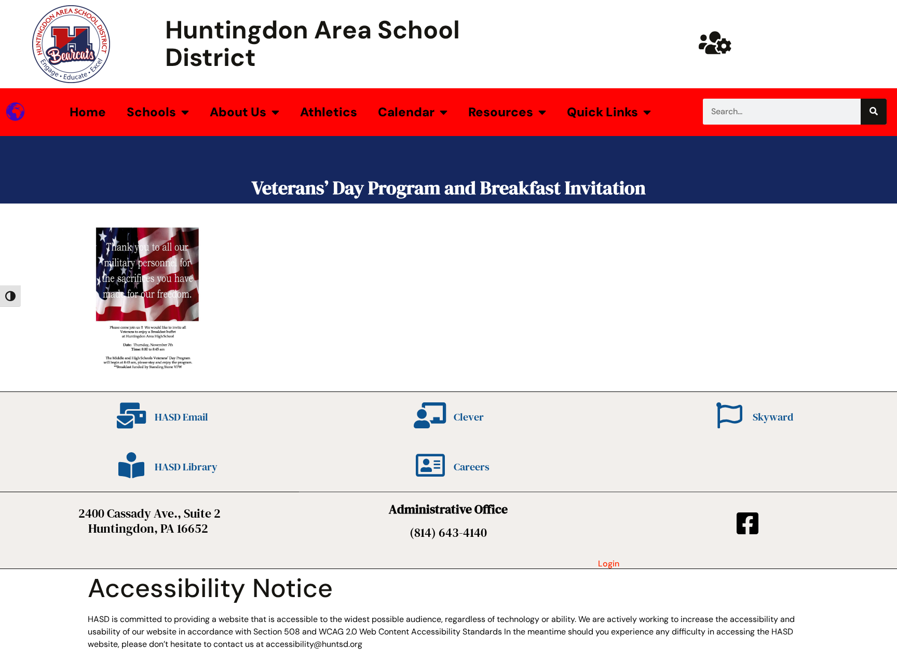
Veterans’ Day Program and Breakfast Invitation (449, 187)
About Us (238, 112)
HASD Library (186, 466)
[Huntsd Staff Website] (715, 43)
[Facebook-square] (747, 523)
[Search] (874, 112)
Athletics (328, 112)
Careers (472, 466)
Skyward (773, 417)
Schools (151, 112)
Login (608, 563)
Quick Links (602, 112)
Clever (469, 417)
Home (88, 112)
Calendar (406, 112)
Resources (500, 112)
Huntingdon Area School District (312, 43)
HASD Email (181, 417)
